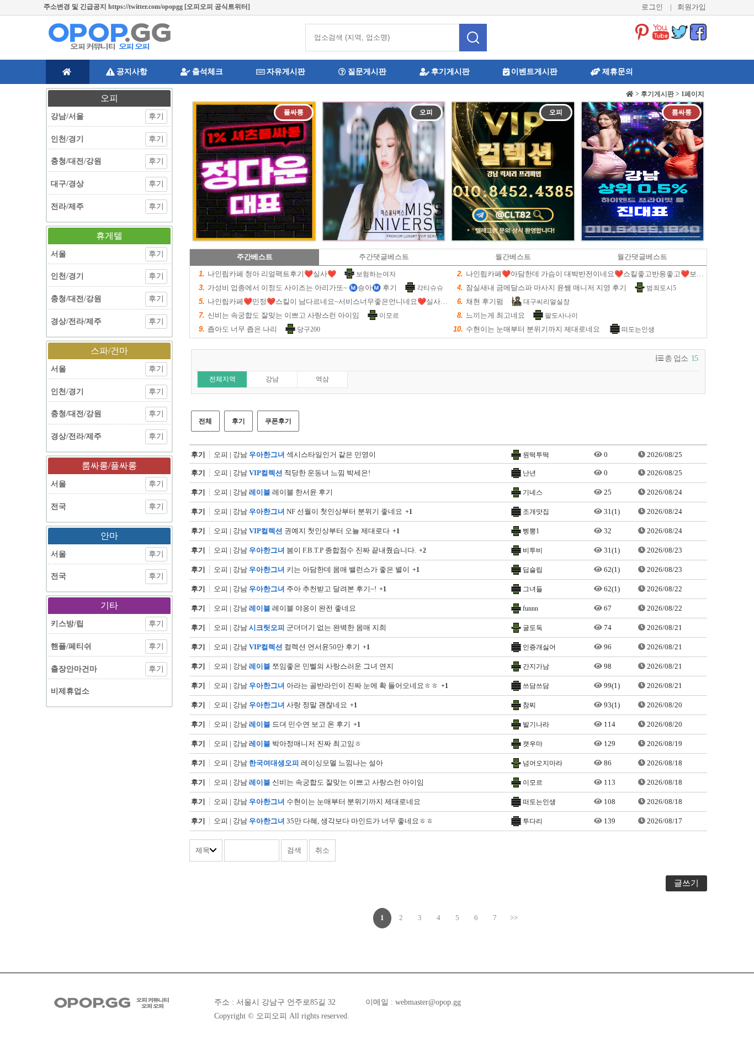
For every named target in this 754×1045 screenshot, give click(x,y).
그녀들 (533, 589)
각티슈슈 (430, 288)
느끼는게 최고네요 (495, 315)
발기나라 (536, 724)
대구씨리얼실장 (546, 302)
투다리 (533, 821)
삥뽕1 (531, 531)
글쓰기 (686, 883)
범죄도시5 (661, 288)
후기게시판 (450, 71)
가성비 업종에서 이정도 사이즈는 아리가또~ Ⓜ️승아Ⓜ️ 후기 (302, 287)
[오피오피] (109, 36)
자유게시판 (286, 71)
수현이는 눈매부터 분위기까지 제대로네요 (534, 329)
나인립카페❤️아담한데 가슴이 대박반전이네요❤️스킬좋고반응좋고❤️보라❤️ (589, 274)
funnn (530, 608)
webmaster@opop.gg (428, 1002)
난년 (529, 473)
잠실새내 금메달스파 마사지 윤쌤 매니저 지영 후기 (546, 287)
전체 (205, 421)
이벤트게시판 (534, 71)
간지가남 (536, 666)
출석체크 (207, 71)
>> (514, 917)
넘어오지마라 (542, 763)
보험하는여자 (376, 274)
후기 (238, 421)
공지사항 (131, 71)
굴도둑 (533, 628)
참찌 (529, 705)
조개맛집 (536, 512)
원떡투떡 (536, 455)
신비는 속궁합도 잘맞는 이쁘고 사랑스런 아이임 (283, 315)
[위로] (733, 1013)
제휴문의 (617, 71)
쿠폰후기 (278, 421)
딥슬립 (533, 570)
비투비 (533, 550)
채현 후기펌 (484, 301)
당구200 (308, 329)
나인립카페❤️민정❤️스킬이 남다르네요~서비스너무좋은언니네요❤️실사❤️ (328, 301)
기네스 (533, 492)
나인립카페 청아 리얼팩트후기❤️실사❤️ (272, 274)
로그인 (652, 7)
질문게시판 (367, 71)
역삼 (322, 379)
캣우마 (533, 744)
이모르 (389, 315)
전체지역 (222, 379)
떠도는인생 (638, 329)
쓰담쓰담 (536, 686)
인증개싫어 (539, 647)
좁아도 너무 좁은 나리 (242, 329)
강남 (272, 379)
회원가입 (691, 7)
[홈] (67, 72)
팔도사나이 (561, 315)
